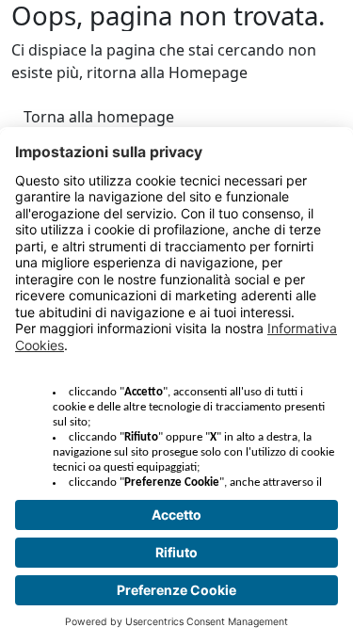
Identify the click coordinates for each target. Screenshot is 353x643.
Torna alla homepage (99, 116)
